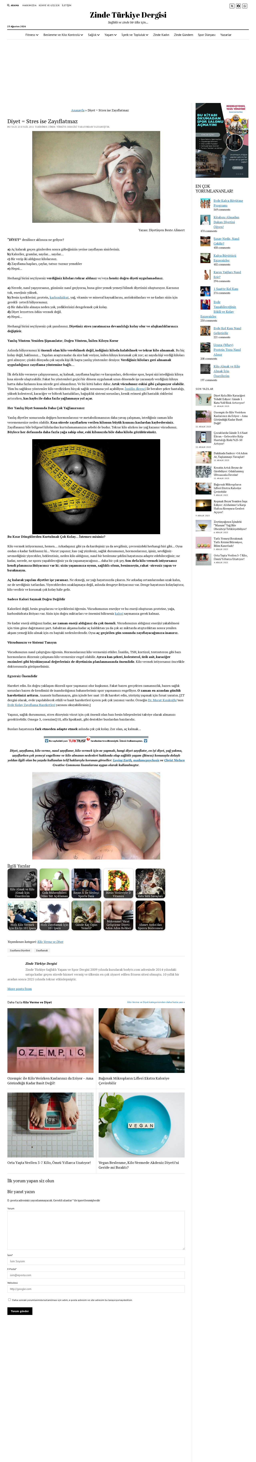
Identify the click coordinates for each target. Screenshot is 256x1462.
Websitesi (12, 1282)
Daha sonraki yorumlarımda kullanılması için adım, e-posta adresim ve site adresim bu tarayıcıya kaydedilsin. (72, 1300)
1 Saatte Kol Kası (226, 289)
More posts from (19, 989)
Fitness (30, 35)
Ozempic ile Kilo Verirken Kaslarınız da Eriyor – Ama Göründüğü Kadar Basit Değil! (50, 1080)
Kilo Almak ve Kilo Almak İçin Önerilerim (227, 371)
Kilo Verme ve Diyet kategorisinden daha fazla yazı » (156, 1002)
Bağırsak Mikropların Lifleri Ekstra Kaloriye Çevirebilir (134, 1080)
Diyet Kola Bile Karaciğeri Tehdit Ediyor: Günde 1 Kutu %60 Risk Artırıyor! (229, 399)
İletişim (66, 5)
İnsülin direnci (135, 388)
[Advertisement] (128, 71)
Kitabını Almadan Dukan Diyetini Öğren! (226, 222)
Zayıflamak (42, 950)
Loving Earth (122, 760)
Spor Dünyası (207, 35)
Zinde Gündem (183, 35)
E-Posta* (11, 1268)
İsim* (10, 1255)
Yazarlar (225, 35)
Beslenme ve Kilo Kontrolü (61, 35)
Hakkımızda (29, 5)
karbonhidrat (59, 297)
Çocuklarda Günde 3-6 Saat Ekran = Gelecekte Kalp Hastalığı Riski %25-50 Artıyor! (231, 438)
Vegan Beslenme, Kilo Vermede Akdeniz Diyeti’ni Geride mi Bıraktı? (139, 1165)
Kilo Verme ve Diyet (50, 941)
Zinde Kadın (161, 35)
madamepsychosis (146, 760)
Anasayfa (77, 110)
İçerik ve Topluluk (133, 35)
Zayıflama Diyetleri (20, 950)
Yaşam (109, 35)
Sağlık (92, 35)
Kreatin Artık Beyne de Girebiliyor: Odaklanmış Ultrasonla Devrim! (229, 471)
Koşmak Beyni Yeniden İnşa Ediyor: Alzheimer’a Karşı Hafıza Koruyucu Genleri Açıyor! (230, 506)
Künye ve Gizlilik (49, 5)
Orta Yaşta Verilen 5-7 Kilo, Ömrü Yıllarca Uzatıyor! (49, 1162)
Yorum (10, 1208)
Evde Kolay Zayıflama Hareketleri (31, 705)
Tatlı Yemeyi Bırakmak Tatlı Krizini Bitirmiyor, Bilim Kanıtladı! (228, 542)
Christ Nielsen (174, 760)
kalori (119, 613)
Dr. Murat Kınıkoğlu (162, 700)
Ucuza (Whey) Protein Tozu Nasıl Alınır (227, 350)
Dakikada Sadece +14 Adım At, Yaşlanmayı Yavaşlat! (230, 455)
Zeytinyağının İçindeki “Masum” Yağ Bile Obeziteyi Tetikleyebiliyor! (230, 525)
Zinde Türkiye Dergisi (128, 15)
